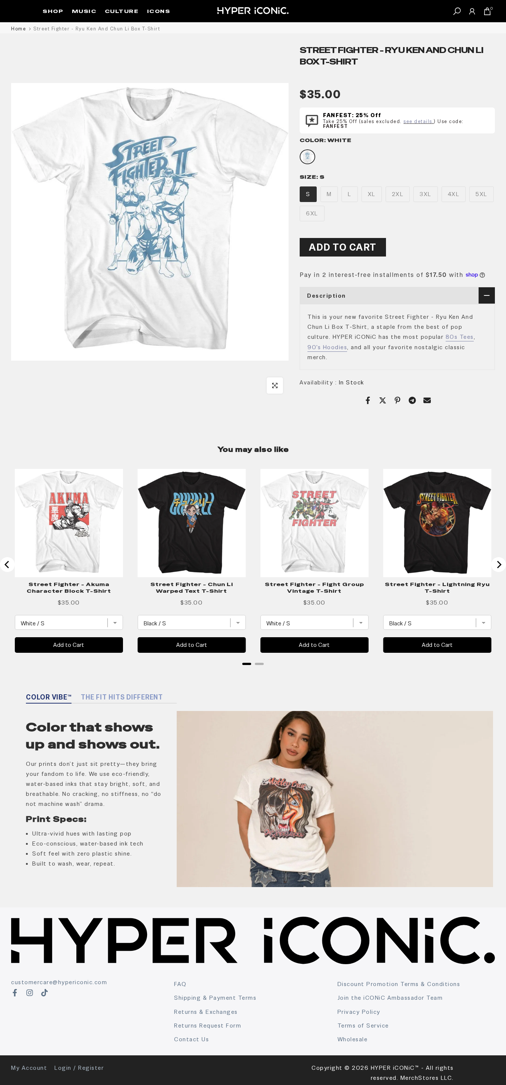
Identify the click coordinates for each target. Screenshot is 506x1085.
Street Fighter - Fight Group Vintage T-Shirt (314, 587)
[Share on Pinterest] (397, 400)
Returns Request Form (207, 1025)
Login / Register (79, 1068)
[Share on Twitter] (382, 400)
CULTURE (122, 11)
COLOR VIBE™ (48, 697)
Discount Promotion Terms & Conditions (398, 984)
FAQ (180, 984)
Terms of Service (363, 1025)
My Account (29, 1068)
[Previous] (7, 564)
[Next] (498, 564)
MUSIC (84, 11)
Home (18, 28)
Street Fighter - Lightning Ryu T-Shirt (437, 587)
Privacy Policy (358, 1012)
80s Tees (460, 337)
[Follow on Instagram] (29, 992)
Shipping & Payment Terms (215, 998)
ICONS (158, 11)
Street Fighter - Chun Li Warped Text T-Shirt (191, 587)
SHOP (53, 11)
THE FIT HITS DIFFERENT (122, 697)
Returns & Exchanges (206, 1012)
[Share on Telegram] (412, 400)
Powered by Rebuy (253, 673)
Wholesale (352, 1039)
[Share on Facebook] (368, 400)
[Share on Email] (427, 400)
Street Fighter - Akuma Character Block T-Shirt (69, 587)
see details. (418, 121)
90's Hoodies (327, 347)
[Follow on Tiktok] (44, 992)
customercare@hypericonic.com (59, 982)
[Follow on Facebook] (15, 992)
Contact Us (191, 1039)
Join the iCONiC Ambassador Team (390, 998)
